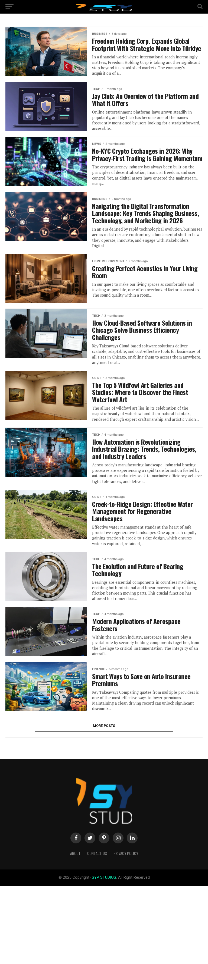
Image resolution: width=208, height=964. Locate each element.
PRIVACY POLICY (125, 853)
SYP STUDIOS (104, 877)
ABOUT (75, 853)
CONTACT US (97, 853)
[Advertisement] (104, 924)
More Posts (104, 726)
